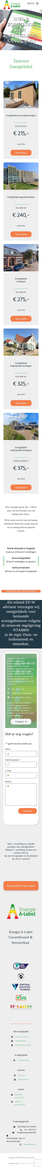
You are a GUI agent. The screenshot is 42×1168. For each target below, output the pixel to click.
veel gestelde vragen (23, 1045)
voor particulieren (21, 1037)
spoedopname (23, 1080)
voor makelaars (21, 1041)
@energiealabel (30, 1144)
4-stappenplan (23, 1060)
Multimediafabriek (26, 1163)
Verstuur (27, 810)
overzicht (21, 1075)
